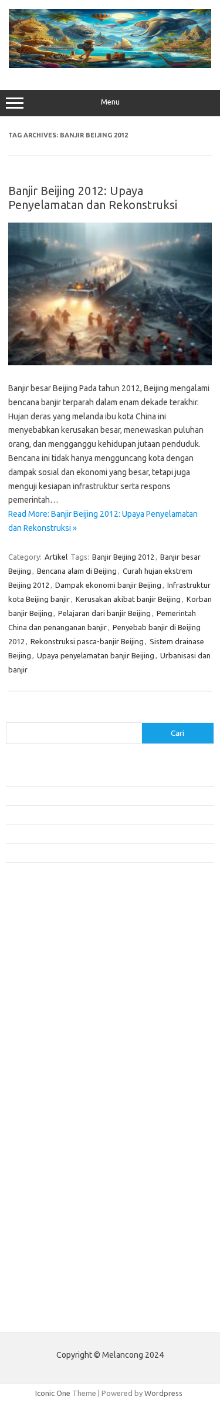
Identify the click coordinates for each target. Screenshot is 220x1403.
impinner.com (35, 1033)
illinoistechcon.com (44, 1201)
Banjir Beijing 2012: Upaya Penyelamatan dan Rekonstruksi (92, 197)
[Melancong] (110, 65)
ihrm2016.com (37, 1190)
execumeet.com (40, 943)
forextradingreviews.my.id (58, 1078)
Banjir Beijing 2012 (123, 557)
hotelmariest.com (42, 999)
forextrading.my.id (44, 1090)
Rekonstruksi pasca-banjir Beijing (87, 641)
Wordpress (163, 1393)
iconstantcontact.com (49, 1022)
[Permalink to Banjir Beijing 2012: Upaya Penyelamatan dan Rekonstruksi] (110, 362)
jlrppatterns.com (41, 1224)
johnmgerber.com (42, 1235)
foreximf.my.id (37, 1056)
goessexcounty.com (47, 977)
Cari (12, 715)
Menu (110, 101)
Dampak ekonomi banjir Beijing (108, 585)
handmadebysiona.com (52, 988)
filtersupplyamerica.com (54, 965)
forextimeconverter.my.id (56, 1101)
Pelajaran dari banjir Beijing (104, 613)
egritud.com (33, 1133)
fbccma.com (32, 954)
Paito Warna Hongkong (52, 1288)
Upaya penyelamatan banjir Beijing (95, 655)
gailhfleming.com (42, 1155)
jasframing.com (38, 1044)
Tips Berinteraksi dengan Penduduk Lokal (75, 776)
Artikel (56, 557)
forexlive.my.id (38, 1067)
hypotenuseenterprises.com (62, 1010)
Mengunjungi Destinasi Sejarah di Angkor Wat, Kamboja (99, 853)
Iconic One (52, 1393)
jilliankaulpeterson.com (52, 1212)
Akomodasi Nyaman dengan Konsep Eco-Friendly (89, 796)
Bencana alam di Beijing (77, 571)
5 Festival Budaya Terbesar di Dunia (66, 814)
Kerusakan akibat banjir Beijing (128, 599)
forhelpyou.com (39, 1144)
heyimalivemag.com (46, 1167)
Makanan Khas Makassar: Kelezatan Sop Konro (85, 833)
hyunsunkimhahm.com (50, 1178)
